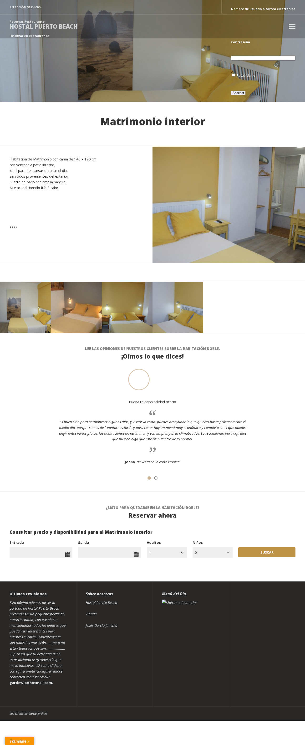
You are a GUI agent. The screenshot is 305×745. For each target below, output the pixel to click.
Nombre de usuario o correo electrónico (263, 9)
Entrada (17, 542)
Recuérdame (246, 75)
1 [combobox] (150, 552)
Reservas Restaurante (27, 21)
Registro (238, 110)
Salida (83, 542)
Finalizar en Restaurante (29, 36)
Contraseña (240, 42)
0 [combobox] (196, 552)
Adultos (154, 542)
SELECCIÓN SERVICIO (25, 7)
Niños (198, 542)
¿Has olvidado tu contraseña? (255, 124)
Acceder (238, 93)
